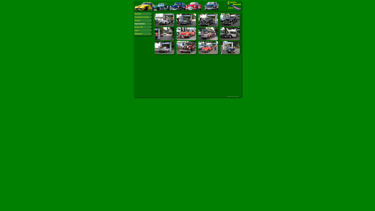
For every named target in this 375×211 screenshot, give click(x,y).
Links (136, 30)
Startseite (138, 14)
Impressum (138, 34)
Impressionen (140, 24)
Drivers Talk (139, 27)
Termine (137, 20)
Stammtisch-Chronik (142, 17)
